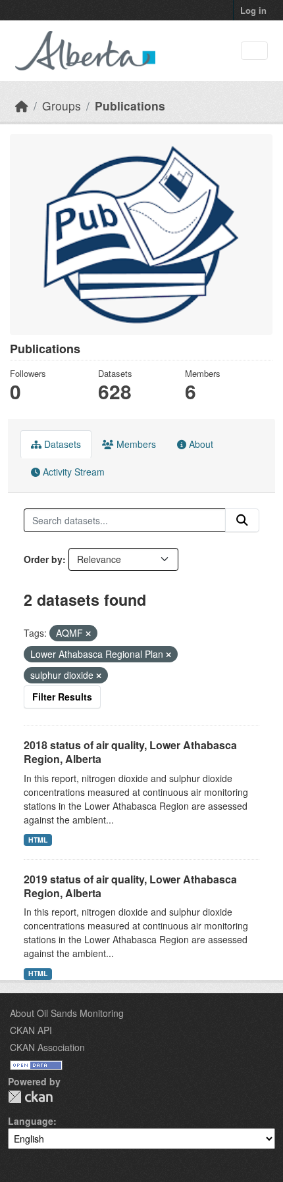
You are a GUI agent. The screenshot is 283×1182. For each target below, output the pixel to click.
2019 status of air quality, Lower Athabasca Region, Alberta (130, 886)
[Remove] (88, 633)
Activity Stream (72, 471)
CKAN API (31, 1030)
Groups (61, 105)
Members (135, 444)
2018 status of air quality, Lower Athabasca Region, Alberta (130, 751)
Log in (253, 10)
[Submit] (242, 520)
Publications (130, 105)
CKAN (30, 1097)
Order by (43, 559)
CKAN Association (47, 1047)
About (199, 444)
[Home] (21, 105)
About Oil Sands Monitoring (67, 1013)
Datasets (61, 444)
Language (30, 1120)
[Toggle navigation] (254, 51)
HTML (37, 840)
